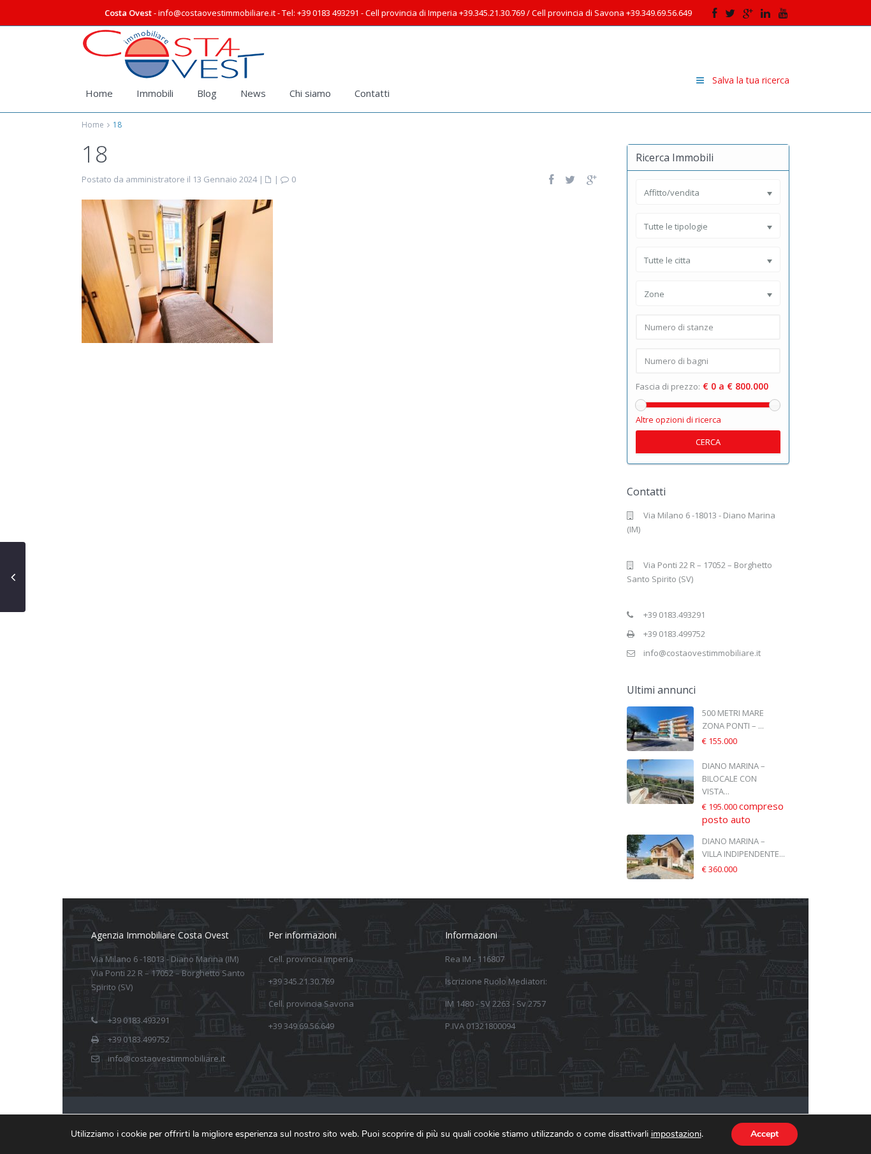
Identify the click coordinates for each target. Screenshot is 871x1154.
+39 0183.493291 (674, 614)
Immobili (154, 93)
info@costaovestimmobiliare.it (702, 653)
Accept (764, 1134)
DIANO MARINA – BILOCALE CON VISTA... (733, 778)
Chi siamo (310, 93)
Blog (207, 93)
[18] (177, 270)
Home (99, 93)
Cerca (708, 442)
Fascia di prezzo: (668, 387)
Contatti (372, 93)
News (253, 93)
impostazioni (676, 1134)
